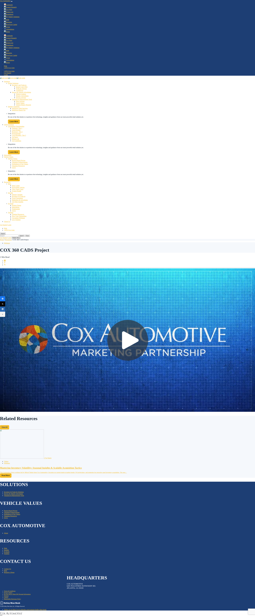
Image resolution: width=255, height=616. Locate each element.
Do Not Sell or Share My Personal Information (17, 594)
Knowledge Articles (18, 187)
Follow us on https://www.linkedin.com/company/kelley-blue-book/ (25, 609)
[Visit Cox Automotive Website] (11, 614)
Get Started (7, 73)
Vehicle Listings (21, 94)
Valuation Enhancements (19, 162)
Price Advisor (20, 101)
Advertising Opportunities (16, 126)
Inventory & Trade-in (18, 196)
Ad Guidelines (16, 141)
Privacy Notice (8, 592)
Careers (6, 597)
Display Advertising (22, 96)
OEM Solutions (9, 124)
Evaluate (10, 203)
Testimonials (16, 209)
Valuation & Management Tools (22, 99)
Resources (7, 182)
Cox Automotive (5, 1)
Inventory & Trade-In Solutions (14, 492)
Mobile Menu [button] (16, 238)
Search (22, 236)
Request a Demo (9, 572)
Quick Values (20, 103)
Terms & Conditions (9, 591)
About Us (7, 221)
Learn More (14, 121)
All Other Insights (17, 202)
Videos (6, 461)
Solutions (7, 81)
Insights (10, 193)
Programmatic (16, 133)
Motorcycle (15, 139)
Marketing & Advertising (20, 200)
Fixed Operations (17, 198)
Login (6, 75)
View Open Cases (17, 189)
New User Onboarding (19, 216)
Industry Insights (17, 194)
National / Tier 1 (17, 128)
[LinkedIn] (2, 309)
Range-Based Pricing (18, 160)
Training (10, 212)
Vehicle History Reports (23, 105)
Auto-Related (16, 130)
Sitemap (6, 596)
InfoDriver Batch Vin (18, 110)
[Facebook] (2, 298)
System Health (16, 191)
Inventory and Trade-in (19, 85)
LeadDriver (19, 90)
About (6, 533)
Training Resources (18, 214)
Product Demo (16, 205)
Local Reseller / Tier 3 (19, 135)
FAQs (14, 167)
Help (5, 66)
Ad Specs (15, 137)
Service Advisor (21, 97)
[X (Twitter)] (2, 304)
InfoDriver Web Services (20, 108)
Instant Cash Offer (21, 87)
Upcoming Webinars (18, 218)
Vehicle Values (8, 157)
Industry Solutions (13, 106)
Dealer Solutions (13, 83)
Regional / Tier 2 (17, 132)
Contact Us (7, 569)
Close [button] (27, 236)
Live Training (16, 220)
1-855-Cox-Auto (9, 68)
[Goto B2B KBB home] (10, 605)
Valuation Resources (18, 166)
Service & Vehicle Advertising (21, 92)
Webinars (7, 243)
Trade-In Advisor (21, 89)
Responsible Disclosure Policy (12, 599)
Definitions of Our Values (20, 164)
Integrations (7, 155)
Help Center (16, 186)
